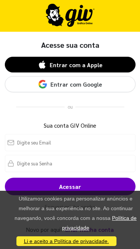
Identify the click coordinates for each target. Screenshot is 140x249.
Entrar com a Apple (76, 64)
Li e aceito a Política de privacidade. (66, 241)
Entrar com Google (76, 84)
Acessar (70, 186)
